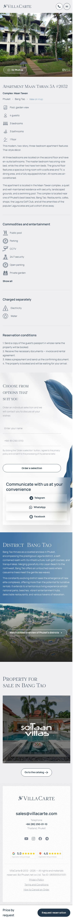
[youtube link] (26, 838)
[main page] (17, 6)
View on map (36, 99)
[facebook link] (40, 838)
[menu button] (66, 6)
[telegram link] (47, 838)
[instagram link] (33, 838)
